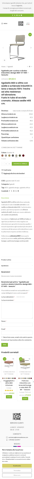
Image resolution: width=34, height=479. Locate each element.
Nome (3, 321)
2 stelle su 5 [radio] (19, 297)
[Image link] (17, 416)
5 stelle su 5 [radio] (24, 297)
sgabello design (14, 188)
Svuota (4, 158)
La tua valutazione (7, 297)
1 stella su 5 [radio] (17, 297)
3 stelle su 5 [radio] (20, 297)
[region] (17, 463)
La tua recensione (7, 300)
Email (3, 329)
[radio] (2, 155)
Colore (3, 152)
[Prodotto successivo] (32, 67)
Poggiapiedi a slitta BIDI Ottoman (9, 383)
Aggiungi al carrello (20, 163)
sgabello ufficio (25, 188)
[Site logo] (21, 23)
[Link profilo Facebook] (13, 15)
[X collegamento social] (15, 15)
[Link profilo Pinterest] (17, 15)
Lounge (9, 388)
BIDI (6, 188)
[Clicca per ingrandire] (5, 60)
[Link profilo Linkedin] (19, 15)
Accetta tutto (17, 465)
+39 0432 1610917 (14, 440)
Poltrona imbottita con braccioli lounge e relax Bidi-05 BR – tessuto (25, 385)
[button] (3, 47)
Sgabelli (10, 66)
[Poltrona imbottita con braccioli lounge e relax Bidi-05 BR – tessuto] (25, 363)
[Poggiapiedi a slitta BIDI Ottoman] (9, 363)
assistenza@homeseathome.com (18, 437)
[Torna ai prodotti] (30, 67)
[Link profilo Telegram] (21, 15)
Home (3, 66)
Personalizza (17, 470)
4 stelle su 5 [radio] (22, 297)
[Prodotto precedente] (27, 67)
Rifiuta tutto (17, 475)
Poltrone (28, 392)
